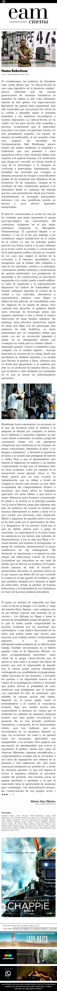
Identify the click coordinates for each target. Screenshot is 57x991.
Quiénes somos (30, 984)
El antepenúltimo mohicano (27, 10)
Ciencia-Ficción (19, 929)
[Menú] (4, 1)
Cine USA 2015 (31, 929)
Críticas (40, 929)
